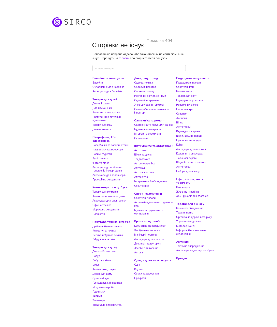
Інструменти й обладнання (150, 181)
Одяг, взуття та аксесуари (152, 260)
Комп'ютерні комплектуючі (108, 196)
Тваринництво (184, 212)
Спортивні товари (145, 197)
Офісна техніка (101, 205)
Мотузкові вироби (103, 287)
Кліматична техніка (104, 230)
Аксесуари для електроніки (109, 200)
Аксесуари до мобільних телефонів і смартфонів (107, 169)
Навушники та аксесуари (107, 149)
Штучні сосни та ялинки (190, 162)
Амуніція (182, 241)
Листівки (181, 118)
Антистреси (183, 126)
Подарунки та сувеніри (192, 78)
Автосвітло (141, 176)
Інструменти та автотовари (153, 145)
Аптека (138, 252)
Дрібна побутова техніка (107, 226)
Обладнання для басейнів (108, 86)
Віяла (179, 122)
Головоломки (184, 91)
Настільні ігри (184, 109)
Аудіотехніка (100, 158)
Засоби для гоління (146, 248)
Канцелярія (183, 187)
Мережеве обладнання (106, 209)
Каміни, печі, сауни (104, 269)
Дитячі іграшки (101, 103)
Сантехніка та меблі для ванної (153, 124)
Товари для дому (104, 247)
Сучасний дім (100, 278)
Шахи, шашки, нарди (189, 135)
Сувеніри (181, 113)
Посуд (96, 255)
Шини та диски (143, 154)
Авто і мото (141, 150)
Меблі (96, 264)
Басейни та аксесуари (108, 78)
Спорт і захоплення (148, 193)
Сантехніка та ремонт (149, 120)
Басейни (97, 82)
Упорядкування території (149, 104)
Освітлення (141, 138)
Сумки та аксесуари (146, 273)
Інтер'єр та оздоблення (148, 133)
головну (124, 58)
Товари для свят (186, 95)
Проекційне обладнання (106, 179)
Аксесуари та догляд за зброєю (195, 250)
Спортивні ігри (185, 86)
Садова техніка (143, 82)
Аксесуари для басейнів (107, 91)
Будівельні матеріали (147, 129)
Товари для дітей (104, 99)
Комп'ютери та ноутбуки (109, 187)
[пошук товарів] (182, 68)
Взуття (138, 269)
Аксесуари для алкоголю (191, 149)
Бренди (181, 258)
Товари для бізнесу (190, 203)
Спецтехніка (141, 185)
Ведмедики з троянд (188, 131)
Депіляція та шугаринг (147, 243)
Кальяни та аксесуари (189, 153)
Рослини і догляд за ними (150, 95)
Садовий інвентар (145, 86)
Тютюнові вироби (186, 158)
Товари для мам (102, 124)
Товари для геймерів (105, 191)
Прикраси (140, 278)
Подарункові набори (188, 82)
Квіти (179, 144)
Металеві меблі (185, 225)
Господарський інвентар (107, 282)
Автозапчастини (144, 172)
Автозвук (139, 167)
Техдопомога (142, 159)
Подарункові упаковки (189, 100)
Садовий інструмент (146, 100)
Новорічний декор (187, 104)
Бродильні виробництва (106, 304)
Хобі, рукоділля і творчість (192, 195)
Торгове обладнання (188, 221)
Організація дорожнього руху (194, 217)
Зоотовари (98, 300)
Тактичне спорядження (190, 246)
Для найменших (102, 107)
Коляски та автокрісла (106, 112)
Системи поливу (144, 91)
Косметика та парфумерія (150, 225)
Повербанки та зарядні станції (110, 145)
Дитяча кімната (101, 129)
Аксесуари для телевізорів (109, 175)
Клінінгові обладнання (189, 208)
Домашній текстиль (104, 251)
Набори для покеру (188, 171)
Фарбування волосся (147, 230)
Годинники (98, 291)
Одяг (137, 264)
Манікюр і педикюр (145, 234)
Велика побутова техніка (107, 235)
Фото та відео (100, 162)
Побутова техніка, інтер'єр (111, 221)
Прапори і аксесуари (188, 140)
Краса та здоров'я (147, 221)
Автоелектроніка (144, 163)
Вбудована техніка (103, 239)
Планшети (98, 213)
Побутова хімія (101, 260)
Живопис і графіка (187, 191)
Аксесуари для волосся (149, 239)
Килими (97, 295)
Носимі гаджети (102, 153)
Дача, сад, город (146, 78)
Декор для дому (102, 273)
